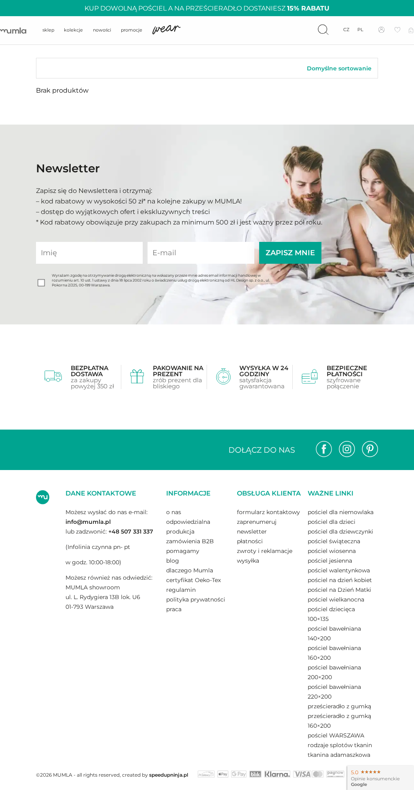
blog (172, 560)
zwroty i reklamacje (264, 551)
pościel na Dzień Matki (339, 589)
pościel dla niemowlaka (341, 512)
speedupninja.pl (168, 775)
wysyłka (248, 560)
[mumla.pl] (13, 30)
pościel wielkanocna (336, 599)
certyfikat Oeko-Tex (193, 580)
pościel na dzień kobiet (340, 580)
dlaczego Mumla (189, 570)
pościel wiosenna (332, 551)
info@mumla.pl (88, 521)
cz (346, 29)
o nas (173, 512)
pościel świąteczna (334, 541)
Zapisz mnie (290, 252)
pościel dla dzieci (331, 521)
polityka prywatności (195, 599)
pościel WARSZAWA (336, 735)
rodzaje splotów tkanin (340, 745)
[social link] (324, 450)
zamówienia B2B (190, 541)
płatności (250, 541)
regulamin (181, 589)
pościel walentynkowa (339, 570)
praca (174, 609)
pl (360, 29)
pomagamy (182, 551)
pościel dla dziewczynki (340, 531)
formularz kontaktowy (268, 512)
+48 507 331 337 (130, 531)
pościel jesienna (330, 560)
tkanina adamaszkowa (339, 754)
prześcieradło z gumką (339, 706)
